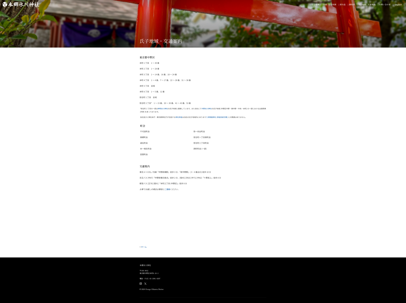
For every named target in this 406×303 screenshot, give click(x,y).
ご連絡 (167, 189)
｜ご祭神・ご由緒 (320, 4)
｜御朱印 (352, 4)
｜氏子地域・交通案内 (366, 4)
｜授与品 (343, 4)
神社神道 (179, 117)
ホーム (144, 246)
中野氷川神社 (207, 108)
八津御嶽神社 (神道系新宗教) (217, 117)
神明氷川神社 (163, 108)
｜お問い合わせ (384, 4)
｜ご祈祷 (333, 4)
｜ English (398, 4)
